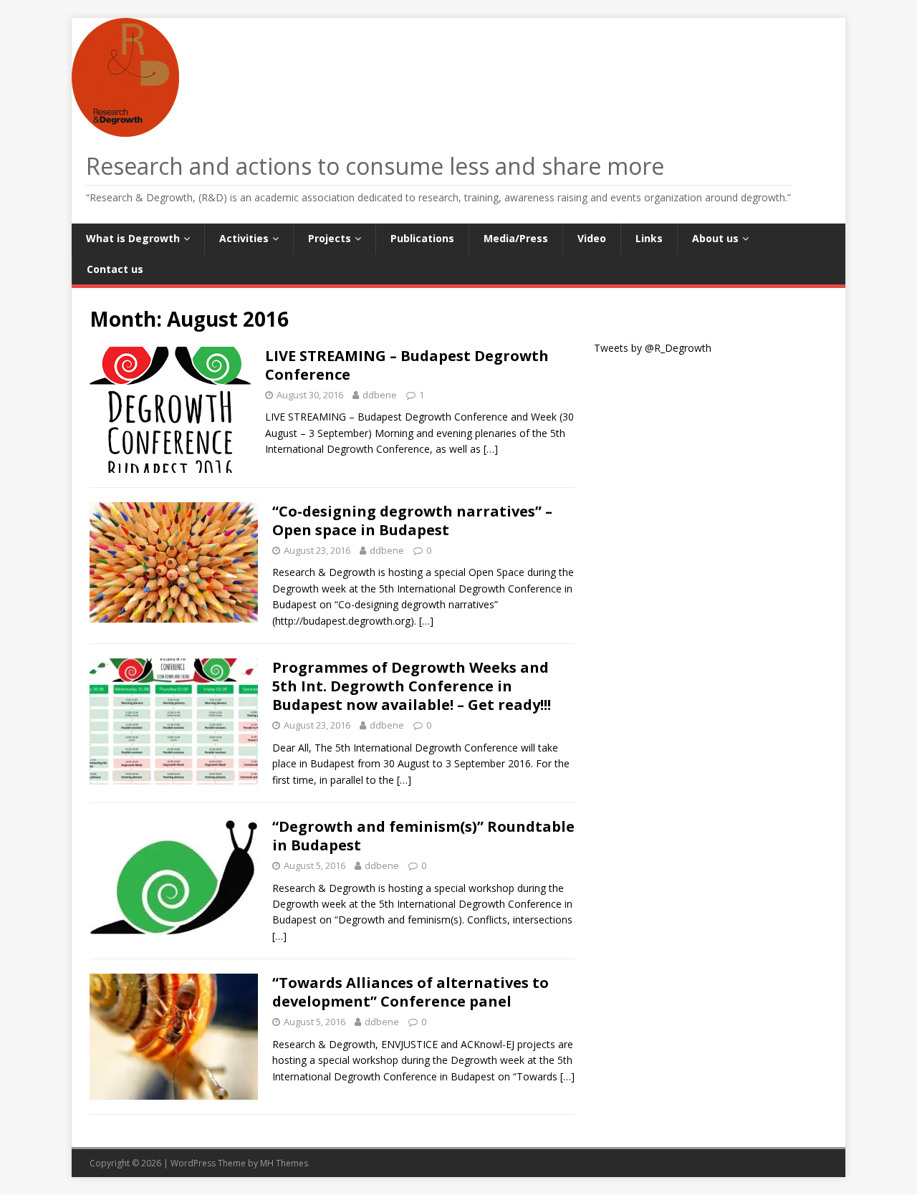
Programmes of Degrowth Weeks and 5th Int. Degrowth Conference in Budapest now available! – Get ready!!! (411, 686)
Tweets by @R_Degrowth (652, 348)
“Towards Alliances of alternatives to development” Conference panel (410, 992)
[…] (491, 449)
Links (649, 238)
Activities (244, 238)
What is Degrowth (133, 238)
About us (715, 238)
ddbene (380, 394)
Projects (329, 238)
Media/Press (516, 238)
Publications (422, 238)
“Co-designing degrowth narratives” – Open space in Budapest (412, 520)
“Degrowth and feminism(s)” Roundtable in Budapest (423, 836)
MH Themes (284, 1163)
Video (591, 238)
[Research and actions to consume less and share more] (129, 128)
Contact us (115, 269)
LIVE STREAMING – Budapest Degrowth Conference (407, 365)
